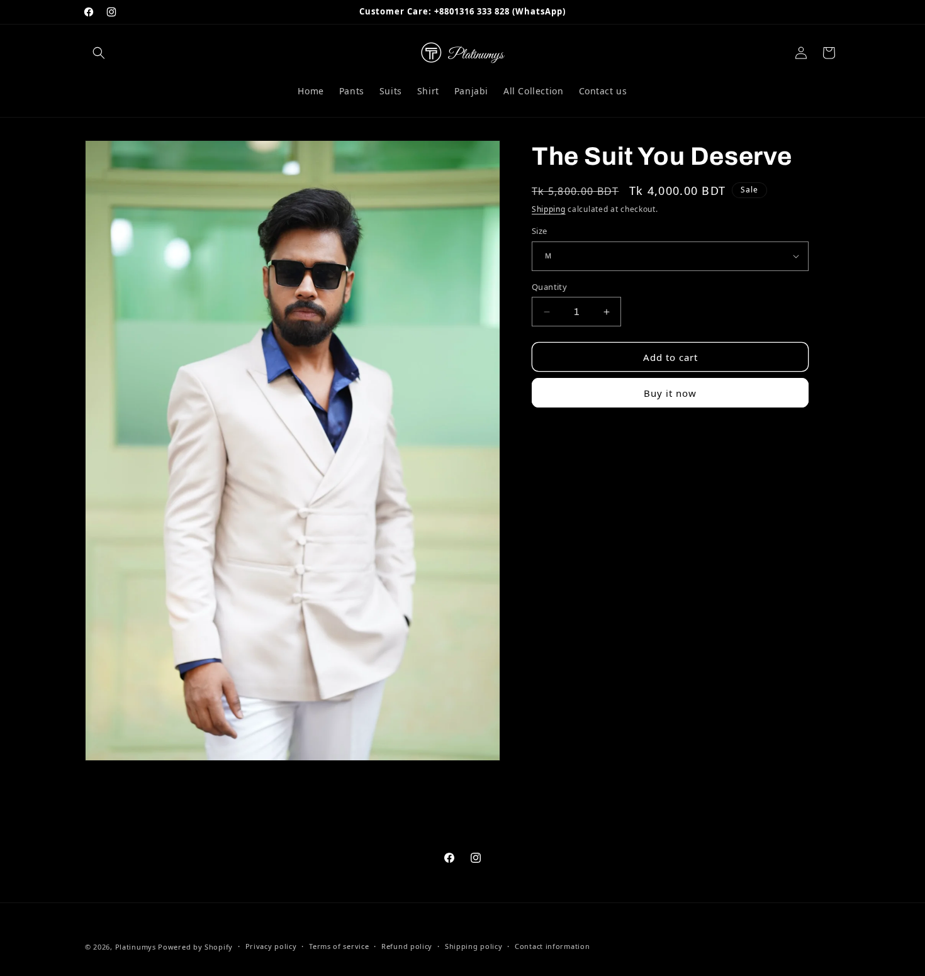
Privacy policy (271, 946)
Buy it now (670, 393)
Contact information (552, 946)
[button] (99, 53)
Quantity (549, 286)
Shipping (549, 209)
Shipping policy (474, 946)
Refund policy (406, 946)
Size (539, 230)
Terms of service (339, 946)
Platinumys (135, 946)
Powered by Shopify (195, 946)
